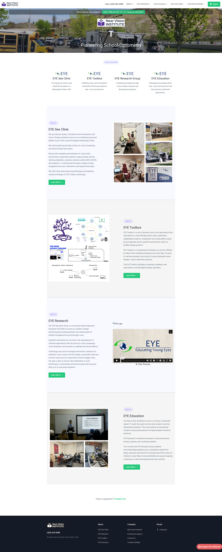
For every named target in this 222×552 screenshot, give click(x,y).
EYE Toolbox (94, 78)
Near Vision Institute (134, 530)
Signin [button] (215, 4)
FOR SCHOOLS (160, 4)
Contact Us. (120, 498)
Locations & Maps (133, 542)
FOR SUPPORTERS (195, 4)
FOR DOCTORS (177, 4)
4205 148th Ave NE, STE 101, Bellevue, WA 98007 (123, 12)
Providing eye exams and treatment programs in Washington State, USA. (61, 86)
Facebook (163, 530)
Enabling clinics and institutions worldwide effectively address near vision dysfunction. (94, 86)
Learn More (56, 182)
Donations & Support (134, 534)
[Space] (10, 4)
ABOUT (129, 4)
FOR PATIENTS (143, 4)
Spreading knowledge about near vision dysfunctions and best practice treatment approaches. (160, 88)
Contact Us (131, 538)
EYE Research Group (127, 78)
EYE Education (160, 78)
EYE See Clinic (61, 78)
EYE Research (103, 534)
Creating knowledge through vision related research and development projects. (127, 86)
